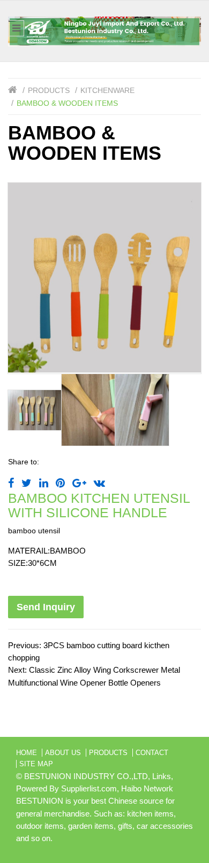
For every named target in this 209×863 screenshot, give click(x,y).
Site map (36, 764)
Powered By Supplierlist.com (66, 788)
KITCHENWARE (107, 90)
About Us (63, 753)
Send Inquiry (46, 607)
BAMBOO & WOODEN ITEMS (67, 103)
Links (161, 776)
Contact (152, 753)
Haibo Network (147, 788)
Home (26, 753)
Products (49, 90)
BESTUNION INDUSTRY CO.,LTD (86, 776)
